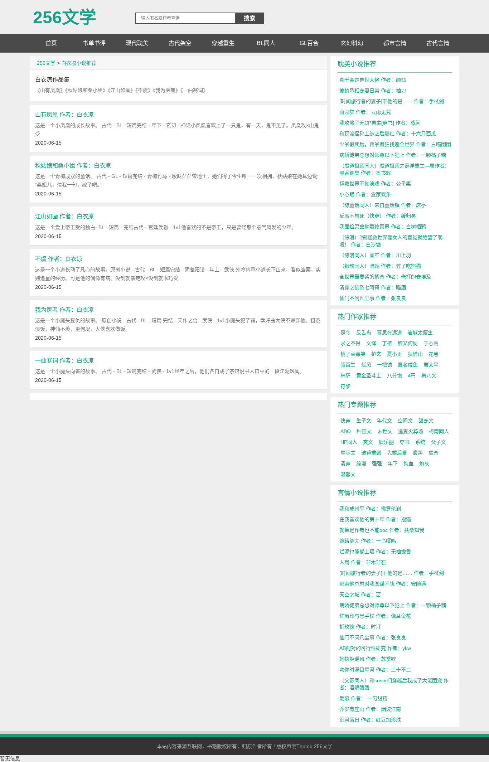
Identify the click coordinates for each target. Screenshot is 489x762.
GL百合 (309, 43)
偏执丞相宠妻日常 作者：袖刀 (372, 90)
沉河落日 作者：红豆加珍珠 (370, 720)
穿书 (405, 442)
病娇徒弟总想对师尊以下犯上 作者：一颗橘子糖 (392, 155)
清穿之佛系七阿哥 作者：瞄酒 (372, 287)
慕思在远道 (389, 332)
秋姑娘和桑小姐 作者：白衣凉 (73, 165)
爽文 (368, 442)
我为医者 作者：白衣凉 (64, 309)
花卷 (434, 354)
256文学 (64, 14)
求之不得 (350, 343)
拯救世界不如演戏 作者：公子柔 (375, 183)
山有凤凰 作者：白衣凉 (64, 114)
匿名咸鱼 (408, 365)
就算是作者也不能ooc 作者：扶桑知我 (381, 530)
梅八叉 (428, 375)
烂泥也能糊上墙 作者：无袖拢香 (375, 551)
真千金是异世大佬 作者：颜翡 (372, 80)
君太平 (431, 365)
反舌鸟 (363, 332)
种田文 (364, 431)
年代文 (384, 420)
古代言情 (437, 43)
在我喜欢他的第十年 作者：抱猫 (375, 519)
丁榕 (387, 343)
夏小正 (394, 354)
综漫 (361, 463)
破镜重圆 (371, 453)
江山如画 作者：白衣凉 (64, 216)
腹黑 (418, 453)
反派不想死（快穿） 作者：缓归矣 (377, 216)
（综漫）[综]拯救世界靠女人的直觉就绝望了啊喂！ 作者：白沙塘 (390, 240)
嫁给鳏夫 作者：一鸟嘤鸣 (367, 541)
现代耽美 (137, 43)
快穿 (345, 420)
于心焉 (431, 343)
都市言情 (394, 43)
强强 (377, 463)
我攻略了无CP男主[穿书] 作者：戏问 (380, 123)
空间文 (405, 420)
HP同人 (348, 442)
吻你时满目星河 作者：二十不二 (375, 670)
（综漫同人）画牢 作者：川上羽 (375, 255)
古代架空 (180, 43)
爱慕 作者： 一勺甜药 (363, 698)
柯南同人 (439, 431)
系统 (420, 442)
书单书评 (94, 43)
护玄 (376, 354)
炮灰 (424, 463)
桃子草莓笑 (352, 354)
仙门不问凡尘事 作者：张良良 (372, 298)
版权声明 (286, 746)
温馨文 (347, 474)
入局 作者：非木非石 (362, 562)
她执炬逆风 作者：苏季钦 (367, 659)
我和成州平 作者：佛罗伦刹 (370, 508)
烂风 (366, 365)
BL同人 (266, 43)
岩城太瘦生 (420, 332)
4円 (412, 375)
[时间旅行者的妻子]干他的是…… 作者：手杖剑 (391, 101)
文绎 (371, 343)
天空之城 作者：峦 (360, 594)
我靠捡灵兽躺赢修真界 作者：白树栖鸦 (382, 226)
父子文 (438, 442)
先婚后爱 (397, 453)
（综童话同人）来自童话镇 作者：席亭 (382, 205)
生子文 (363, 420)
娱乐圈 (386, 442)
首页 (51, 43)
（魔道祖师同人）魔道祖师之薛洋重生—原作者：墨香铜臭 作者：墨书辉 (394, 169)
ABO (345, 431)
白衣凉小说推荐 (78, 63)
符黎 (345, 386)
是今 (345, 332)
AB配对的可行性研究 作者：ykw (375, 648)
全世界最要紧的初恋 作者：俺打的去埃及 (385, 277)
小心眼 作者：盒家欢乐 (365, 194)
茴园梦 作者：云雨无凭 (365, 112)
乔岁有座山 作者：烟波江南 (370, 709)
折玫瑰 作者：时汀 (360, 627)
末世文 (384, 431)
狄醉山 (415, 354)
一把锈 (384, 365)
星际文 (347, 453)
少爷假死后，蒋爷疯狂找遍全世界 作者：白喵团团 (395, 144)
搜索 (249, 18)
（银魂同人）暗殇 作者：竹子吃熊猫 (380, 266)
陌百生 (347, 365)
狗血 (408, 463)
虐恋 (434, 453)
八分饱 (394, 375)
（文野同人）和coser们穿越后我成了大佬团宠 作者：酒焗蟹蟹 (394, 684)
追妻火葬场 (410, 431)
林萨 (345, 375)
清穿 (345, 463)
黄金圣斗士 (368, 375)
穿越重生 (223, 43)
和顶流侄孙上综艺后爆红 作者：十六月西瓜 (387, 133)
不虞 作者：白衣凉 (58, 259)
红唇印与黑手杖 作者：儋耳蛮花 (375, 616)
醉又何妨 (408, 343)
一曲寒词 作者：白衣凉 (64, 360)
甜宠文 (426, 420)
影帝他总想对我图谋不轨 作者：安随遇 (382, 584)
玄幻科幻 (351, 43)
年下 (393, 463)
